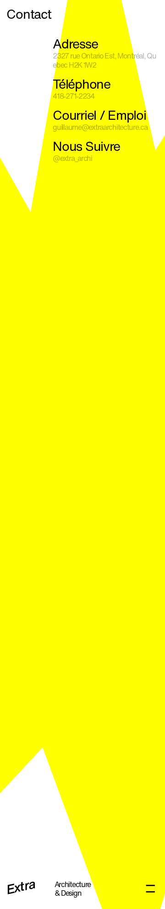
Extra (21, 888)
